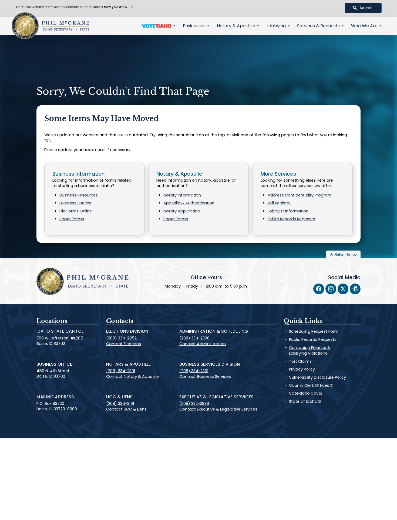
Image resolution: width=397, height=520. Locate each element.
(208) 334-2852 (121, 338)
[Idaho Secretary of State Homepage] (25, 25)
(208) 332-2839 (194, 403)
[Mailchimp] (355, 289)
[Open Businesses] (208, 26)
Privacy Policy (302, 369)
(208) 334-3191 (120, 403)
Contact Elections (123, 343)
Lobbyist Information (288, 211)
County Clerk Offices (309, 385)
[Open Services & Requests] (342, 26)
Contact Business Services (205, 376)
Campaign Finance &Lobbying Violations (309, 350)
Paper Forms (71, 219)
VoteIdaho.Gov (303, 393)
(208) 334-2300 (194, 338)
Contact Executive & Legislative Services (218, 409)
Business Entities (75, 203)
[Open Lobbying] (288, 26)
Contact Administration (202, 343)
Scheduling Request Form (313, 331)
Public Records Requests (291, 219)
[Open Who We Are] (380, 26)
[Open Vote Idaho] (174, 26)
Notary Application (181, 211)
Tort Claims (300, 361)
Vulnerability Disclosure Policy (317, 377)
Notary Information (182, 195)
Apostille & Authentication (188, 203)
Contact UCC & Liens (126, 409)
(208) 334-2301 (120, 371)
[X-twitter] (343, 289)
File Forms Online (75, 211)
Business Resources (78, 195)
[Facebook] (318, 289)
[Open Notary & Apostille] (258, 26)
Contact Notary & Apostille (132, 376)
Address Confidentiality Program (300, 195)
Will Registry (279, 203)
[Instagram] (330, 289)
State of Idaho (303, 401)
